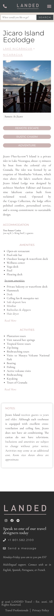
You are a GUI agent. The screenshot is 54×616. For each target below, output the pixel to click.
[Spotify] (18, 520)
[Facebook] (12, 520)
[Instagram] (6, 520)
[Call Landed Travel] (5, 6)
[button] (6, 90)
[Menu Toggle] (49, 6)
